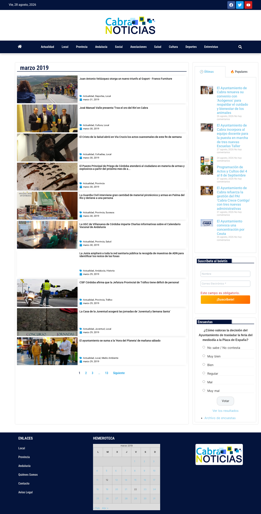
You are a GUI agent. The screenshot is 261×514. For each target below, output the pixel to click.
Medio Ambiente (110, 358)
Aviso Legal (25, 492)
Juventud (100, 329)
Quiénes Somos (28, 474)
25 (97, 498)
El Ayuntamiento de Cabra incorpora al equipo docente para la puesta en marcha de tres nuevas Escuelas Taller (232, 135)
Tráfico (109, 299)
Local (65, 47)
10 (154, 470)
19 (107, 489)
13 (116, 480)
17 (154, 480)
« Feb (96, 508)
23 (145, 489)
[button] (240, 47)
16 (145, 480)
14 (126, 480)
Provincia (82, 47)
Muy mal (213, 391)
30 (145, 498)
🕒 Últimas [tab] (207, 72)
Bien (210, 365)
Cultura (173, 47)
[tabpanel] (225, 165)
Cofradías (100, 154)
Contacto (23, 483)
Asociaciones (138, 47)
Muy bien (213, 356)
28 (126, 498)
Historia (110, 270)
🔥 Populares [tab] (238, 72)
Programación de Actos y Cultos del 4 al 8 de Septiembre (232, 171)
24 (154, 489)
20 (116, 489)
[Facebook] (231, 5)
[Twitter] (240, 5)
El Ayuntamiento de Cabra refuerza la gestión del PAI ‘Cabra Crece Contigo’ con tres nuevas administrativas (233, 198)
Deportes (191, 47)
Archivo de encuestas (220, 418)
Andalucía (101, 47)
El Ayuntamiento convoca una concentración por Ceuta (230, 227)
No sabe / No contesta (223, 348)
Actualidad (47, 47)
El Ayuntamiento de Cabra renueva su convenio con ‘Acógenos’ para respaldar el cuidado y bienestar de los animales (232, 100)
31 (154, 498)
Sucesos (110, 212)
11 (97, 480)
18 (97, 489)
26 (107, 498)
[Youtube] (248, 5)
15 (135, 480)
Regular (212, 373)
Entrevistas (211, 47)
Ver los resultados (225, 411)
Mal (209, 382)
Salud (157, 47)
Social (119, 47)
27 (116, 498)
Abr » (105, 508)
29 (135, 498)
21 (126, 489)
